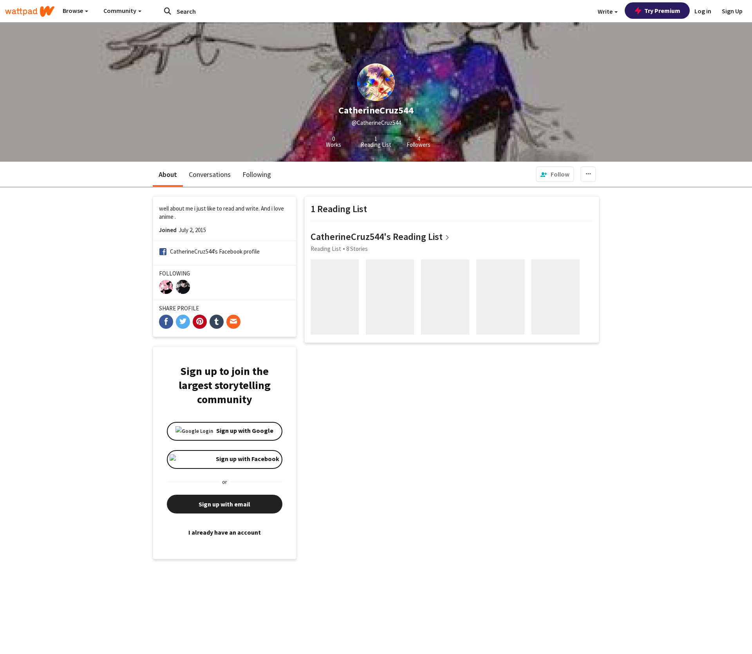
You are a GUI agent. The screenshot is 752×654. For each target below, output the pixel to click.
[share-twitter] (183, 322)
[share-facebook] (166, 322)
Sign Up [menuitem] (732, 11)
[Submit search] (167, 11)
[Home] (29, 11)
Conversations (210, 174)
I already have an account (224, 532)
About (168, 174)
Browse (73, 10)
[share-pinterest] (200, 322)
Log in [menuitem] (702, 11)
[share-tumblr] (217, 322)
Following (256, 174)
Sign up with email (224, 504)
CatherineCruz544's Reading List (377, 237)
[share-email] (233, 322)
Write (606, 11)
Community (120, 10)
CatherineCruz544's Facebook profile (215, 251)
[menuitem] (555, 174)
